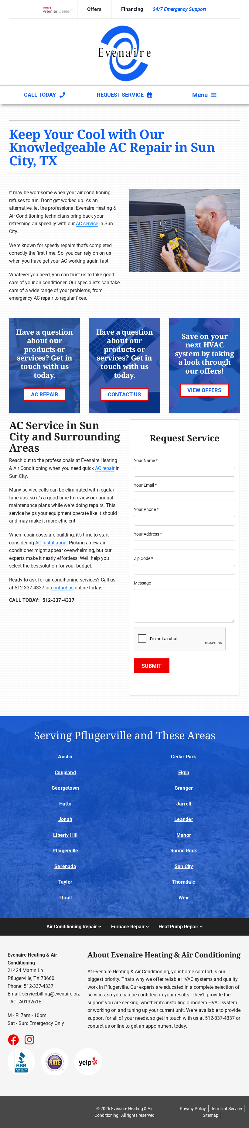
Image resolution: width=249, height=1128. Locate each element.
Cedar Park (183, 757)
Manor (183, 835)
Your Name (146, 460)
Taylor (65, 882)
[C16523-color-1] (124, 24)
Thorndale (183, 882)
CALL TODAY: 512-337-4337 (41, 600)
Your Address (148, 534)
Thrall (65, 898)
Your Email (145, 485)
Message (142, 583)
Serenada (65, 866)
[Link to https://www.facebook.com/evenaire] (13, 1039)
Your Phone (146, 509)
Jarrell (183, 804)
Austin (65, 757)
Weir (184, 898)
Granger (184, 788)
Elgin (183, 772)
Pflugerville (65, 851)
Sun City (184, 866)
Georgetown (65, 788)
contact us (62, 588)
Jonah (65, 819)
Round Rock (183, 851)
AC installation (51, 543)
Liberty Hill (65, 835)
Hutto (65, 804)
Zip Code (143, 558)
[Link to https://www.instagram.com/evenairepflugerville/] (29, 1039)
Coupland (65, 772)
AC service (87, 223)
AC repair (104, 468)
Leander (183, 819)
